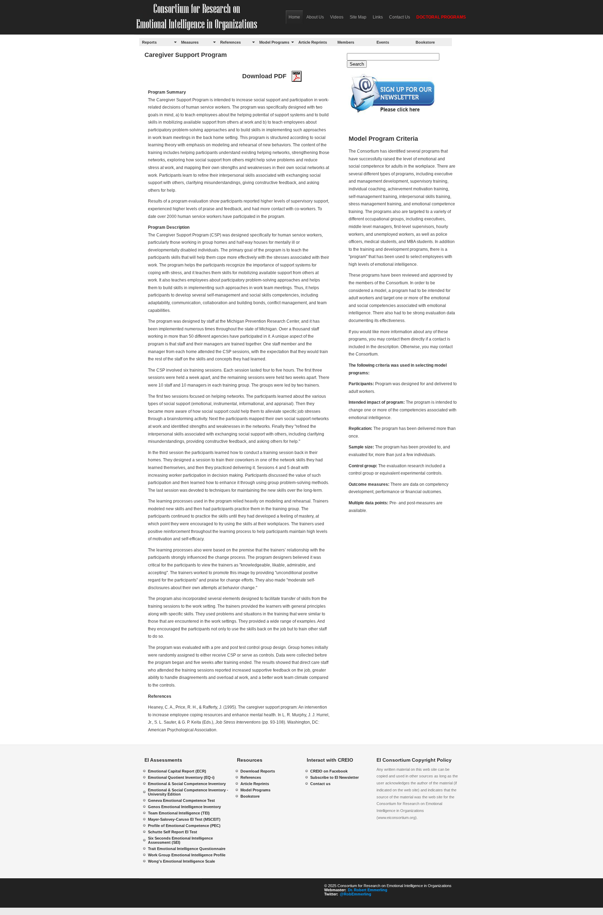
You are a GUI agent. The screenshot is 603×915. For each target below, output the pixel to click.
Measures (190, 42)
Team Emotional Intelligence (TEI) (179, 813)
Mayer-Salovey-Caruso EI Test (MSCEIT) (184, 819)
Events (383, 42)
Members (345, 42)
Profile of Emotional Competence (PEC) (184, 826)
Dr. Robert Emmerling (367, 890)
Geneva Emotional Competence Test (181, 800)
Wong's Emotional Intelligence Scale (181, 861)
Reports (149, 42)
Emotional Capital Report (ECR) (177, 771)
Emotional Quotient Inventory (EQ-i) (181, 777)
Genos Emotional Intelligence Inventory (184, 807)
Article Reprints (312, 42)
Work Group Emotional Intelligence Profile (186, 855)
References (230, 42)
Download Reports (257, 771)
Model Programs (274, 42)
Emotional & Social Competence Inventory (187, 784)
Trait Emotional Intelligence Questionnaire (186, 849)
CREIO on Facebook (329, 771)
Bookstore (425, 42)
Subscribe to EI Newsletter (334, 777)
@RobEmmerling (355, 894)
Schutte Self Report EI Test (172, 832)
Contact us (320, 784)
